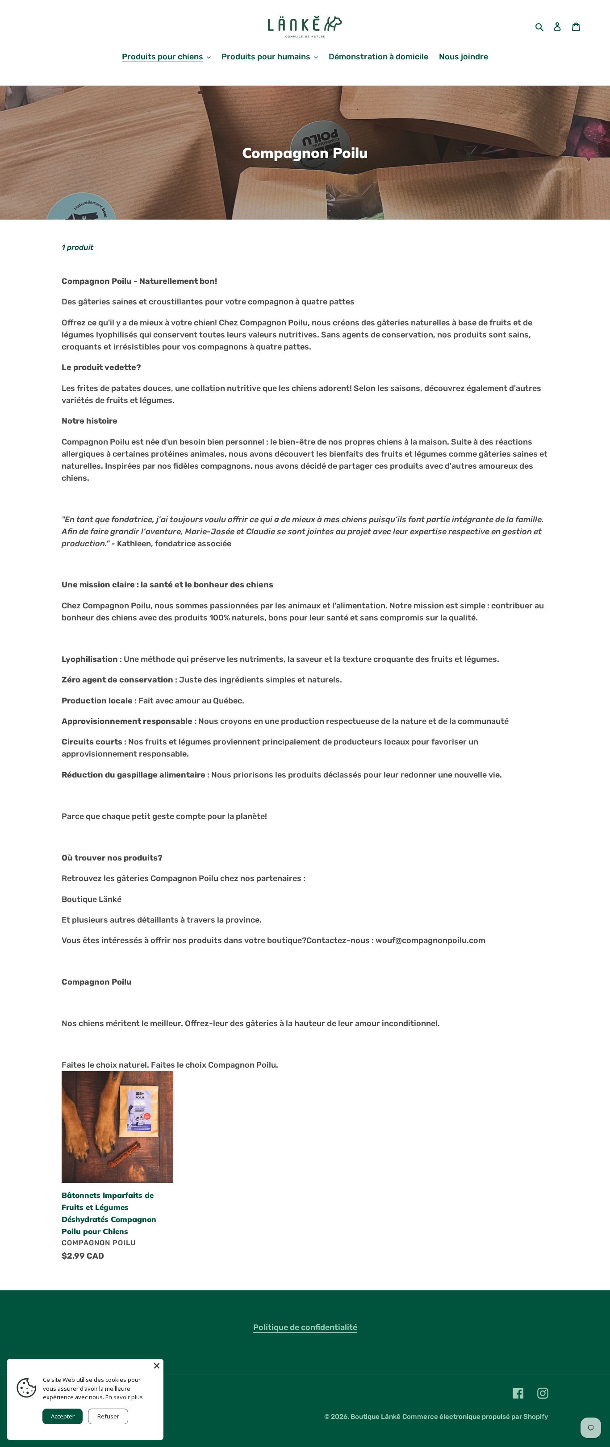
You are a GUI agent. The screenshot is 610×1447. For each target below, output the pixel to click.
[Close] (156, 1365)
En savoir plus (124, 1397)
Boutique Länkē (376, 1417)
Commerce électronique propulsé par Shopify (475, 1417)
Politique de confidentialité (305, 1327)
